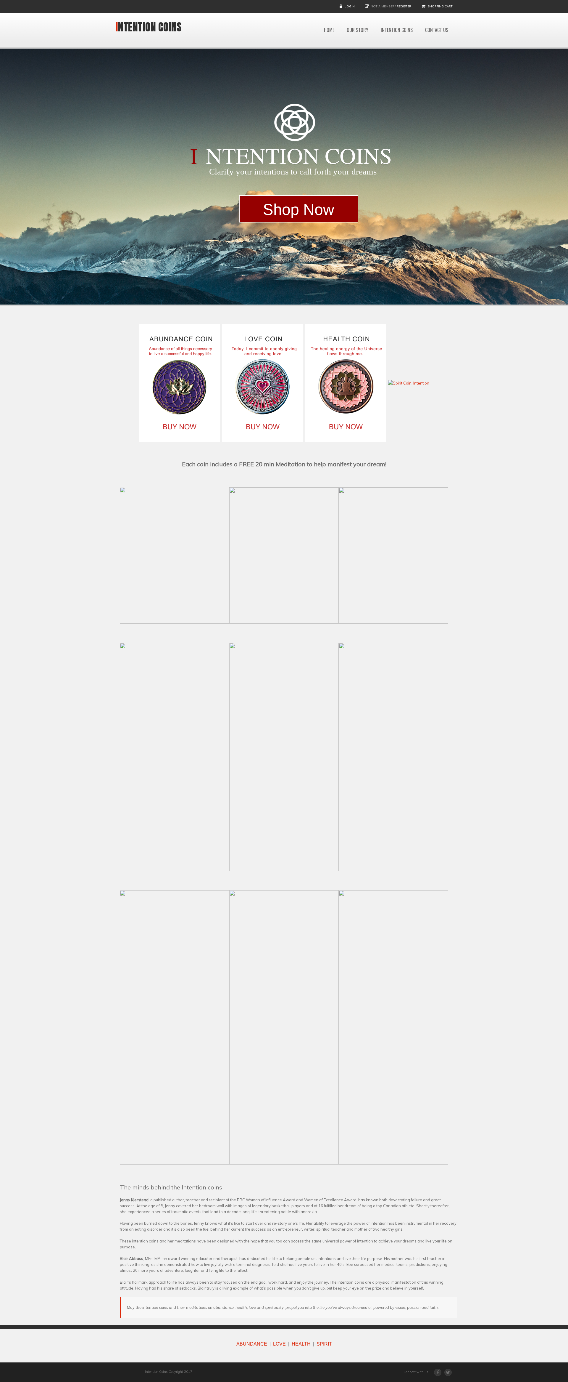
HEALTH (301, 1343)
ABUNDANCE (251, 1343)
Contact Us (436, 29)
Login (350, 6)
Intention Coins (148, 27)
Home (329, 29)
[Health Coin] (345, 382)
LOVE (279, 1343)
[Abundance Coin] (179, 382)
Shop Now (298, 209)
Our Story (357, 29)
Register (404, 6)
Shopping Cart (440, 6)
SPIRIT (324, 1343)
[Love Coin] (262, 382)
